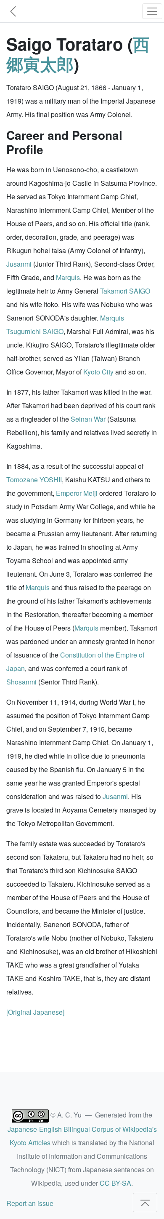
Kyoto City (98, 372)
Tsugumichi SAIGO (34, 331)
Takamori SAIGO (125, 291)
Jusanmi (19, 264)
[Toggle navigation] (152, 11)
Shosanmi (21, 682)
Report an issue (29, 1203)
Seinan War (88, 419)
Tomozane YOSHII (34, 479)
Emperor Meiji (77, 493)
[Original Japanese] (35, 1012)
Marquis (68, 277)
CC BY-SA (115, 1183)
